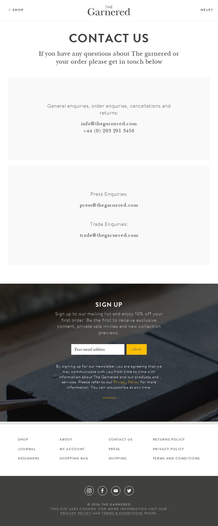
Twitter (129, 490)
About (66, 440)
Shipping (118, 458)
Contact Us (121, 440)
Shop (18, 10)
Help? (207, 10)
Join (137, 350)
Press (114, 449)
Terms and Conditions (176, 458)
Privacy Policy (126, 382)
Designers (28, 458)
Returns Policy (169, 440)
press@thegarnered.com (109, 205)
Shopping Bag (74, 458)
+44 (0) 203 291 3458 (108, 131)
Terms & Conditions (122, 513)
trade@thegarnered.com (109, 235)
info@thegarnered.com (109, 124)
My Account (72, 449)
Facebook (102, 490)
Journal (27, 449)
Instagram (89, 490)
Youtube (115, 490)
